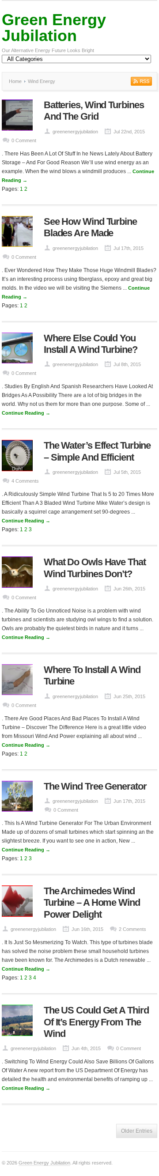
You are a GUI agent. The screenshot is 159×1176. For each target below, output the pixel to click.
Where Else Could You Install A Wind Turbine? (90, 344)
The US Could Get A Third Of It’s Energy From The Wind (96, 1022)
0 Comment (23, 140)
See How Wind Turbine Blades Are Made (90, 227)
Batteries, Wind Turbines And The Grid (94, 110)
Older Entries (136, 1131)
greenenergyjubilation (75, 131)
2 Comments (132, 929)
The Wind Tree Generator (95, 786)
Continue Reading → (26, 413)
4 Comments (25, 481)
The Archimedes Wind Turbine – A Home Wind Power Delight (92, 902)
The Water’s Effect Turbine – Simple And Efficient (97, 451)
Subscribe (140, 81)
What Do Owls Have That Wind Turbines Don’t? (95, 567)
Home (15, 81)
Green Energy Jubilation (54, 28)
